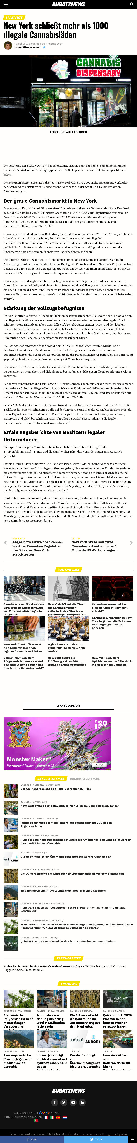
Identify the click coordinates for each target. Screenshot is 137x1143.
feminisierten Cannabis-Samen (50, 966)
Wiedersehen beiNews (36, 1113)
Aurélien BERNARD (29, 47)
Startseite (14, 17)
